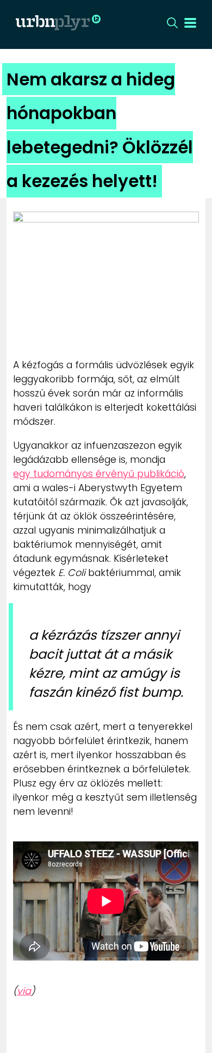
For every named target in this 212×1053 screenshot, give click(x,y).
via (24, 991)
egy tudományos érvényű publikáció (98, 473)
